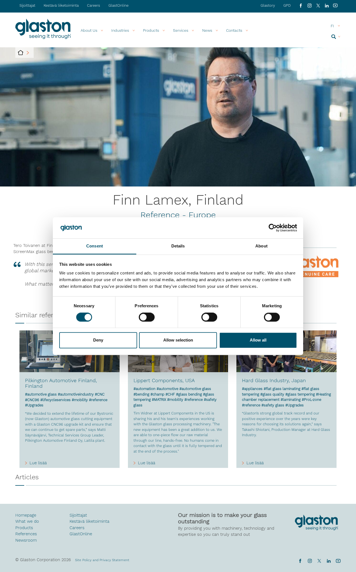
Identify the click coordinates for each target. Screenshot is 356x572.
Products (151, 30)
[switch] (147, 317)
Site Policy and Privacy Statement (102, 560)
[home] (20, 52)
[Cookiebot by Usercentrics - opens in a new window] (272, 228)
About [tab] (261, 246)
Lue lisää (38, 463)
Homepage (25, 515)
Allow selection (178, 340)
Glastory (268, 5)
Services (180, 30)
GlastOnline (118, 5)
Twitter (319, 561)
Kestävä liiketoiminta (61, 5)
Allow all (258, 340)
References (26, 533)
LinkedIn (326, 5)
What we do (27, 521)
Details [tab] (178, 246)
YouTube (335, 5)
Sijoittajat (27, 5)
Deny (98, 340)
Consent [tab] (94, 246)
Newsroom (26, 540)
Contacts (234, 30)
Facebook (300, 5)
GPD (287, 5)
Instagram (309, 5)
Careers (93, 5)
